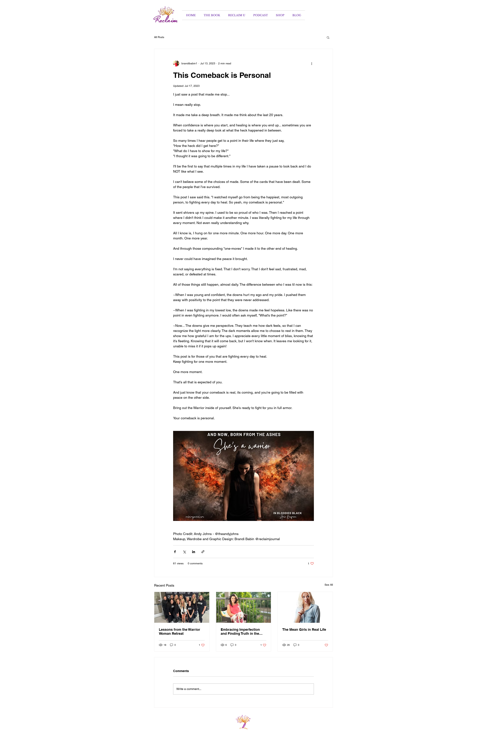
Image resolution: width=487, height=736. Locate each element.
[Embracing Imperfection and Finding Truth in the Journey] (243, 607)
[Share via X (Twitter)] (184, 551)
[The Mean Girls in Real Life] (305, 607)
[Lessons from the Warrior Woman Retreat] (181, 607)
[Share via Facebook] (175, 551)
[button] (328, 37)
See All (329, 584)
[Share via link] (203, 551)
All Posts (159, 37)
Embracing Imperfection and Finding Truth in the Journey (240, 632)
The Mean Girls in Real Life (304, 630)
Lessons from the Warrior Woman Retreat (179, 632)
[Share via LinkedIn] (193, 551)
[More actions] (311, 63)
